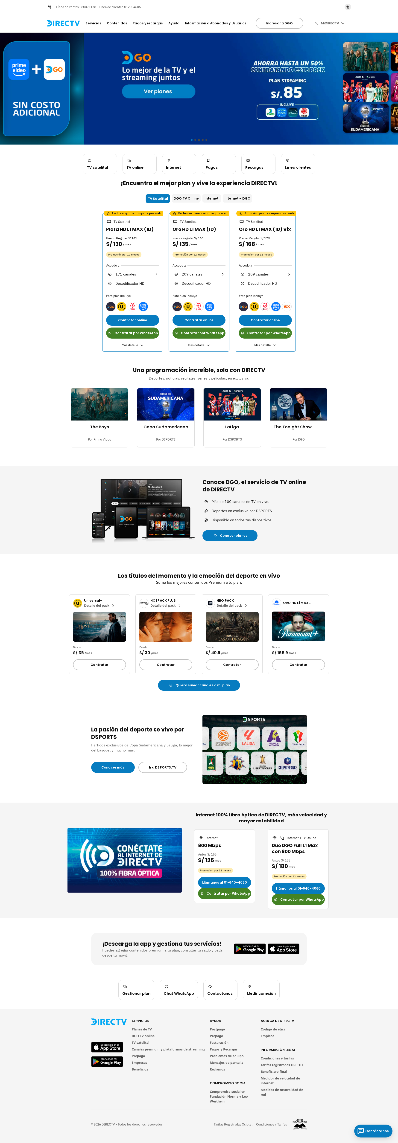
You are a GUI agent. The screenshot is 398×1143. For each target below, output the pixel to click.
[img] (342, 23)
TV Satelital (158, 198)
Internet (212, 198)
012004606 (132, 7)
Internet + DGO (237, 198)
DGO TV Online (186, 198)
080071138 (87, 7)
